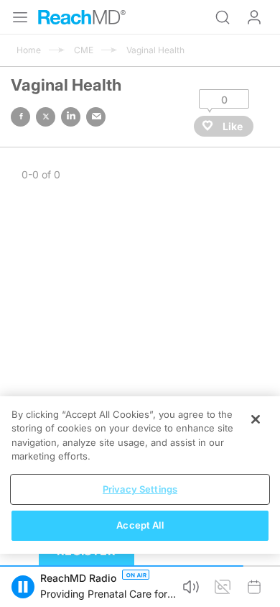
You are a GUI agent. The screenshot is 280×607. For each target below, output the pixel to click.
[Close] (255, 419)
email (96, 117)
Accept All (139, 525)
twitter (45, 117)
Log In (254, 17)
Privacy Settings (140, 489)
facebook (20, 117)
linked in (70, 117)
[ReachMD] (81, 17)
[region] (140, 475)
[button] (22, 586)
